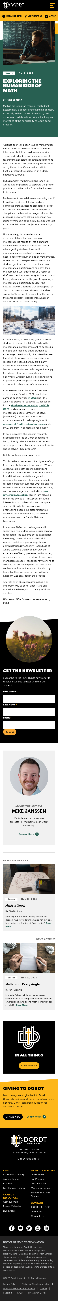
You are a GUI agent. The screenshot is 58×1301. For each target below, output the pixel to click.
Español (7, 1183)
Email (7, 717)
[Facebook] (12, 1228)
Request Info (14, 16)
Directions (37, 1211)
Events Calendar (12, 1206)
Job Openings (38, 1183)
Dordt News (37, 1174)
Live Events (9, 1210)
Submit (10, 731)
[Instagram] (38, 1228)
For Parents (37, 1179)
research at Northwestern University (24, 424)
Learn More (26, 834)
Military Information (42, 1188)
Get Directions (26, 1158)
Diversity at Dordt (36, 1293)
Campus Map (10, 1201)
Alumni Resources (13, 1179)
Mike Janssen (14, 99)
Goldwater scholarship (24, 405)
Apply (52, 16)
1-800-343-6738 (40, 1207)
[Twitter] (29, 1228)
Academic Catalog (13, 1174)
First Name (10, 691)
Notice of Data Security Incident (19, 1288)
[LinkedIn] (46, 1228)
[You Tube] (20, 1228)
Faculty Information (14, 1188)
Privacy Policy (10, 1284)
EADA (20, 1293)
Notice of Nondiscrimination (36, 1284)
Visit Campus (35, 16)
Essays (9, 73)
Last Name (10, 704)
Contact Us (37, 1216)
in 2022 (32, 397)
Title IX (43, 1288)
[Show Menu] (52, 5)
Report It (7, 1293)
